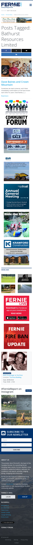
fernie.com (10, 484)
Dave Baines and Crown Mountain (15, 83)
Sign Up (24, 497)
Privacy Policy (24, 540)
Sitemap (16, 540)
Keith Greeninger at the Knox (13, 375)
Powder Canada (5, 512)
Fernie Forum (4, 510)
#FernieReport (5, 505)
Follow (28, 390)
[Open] (8, 402)
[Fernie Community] (12, 4)
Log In (8, 497)
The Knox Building (15, 377)
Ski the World (4, 517)
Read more (4, 96)
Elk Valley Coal (5, 508)
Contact (16, 543)
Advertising (8, 540)
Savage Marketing (6, 515)
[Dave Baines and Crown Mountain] (16, 67)
